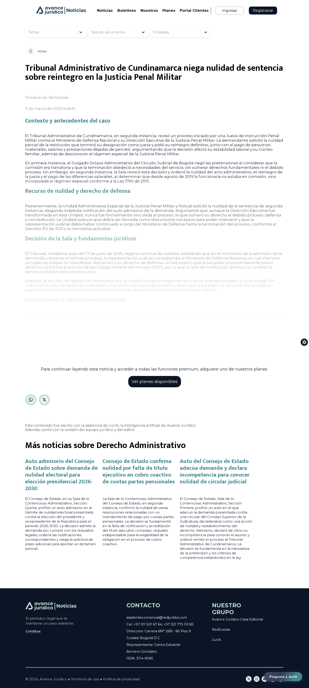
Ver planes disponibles (155, 381)
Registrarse (263, 10)
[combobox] (39, 32)
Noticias (105, 10)
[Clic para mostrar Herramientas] (304, 342)
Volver (42, 51)
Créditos (33, 631)
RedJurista (221, 629)
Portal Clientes (194, 10)
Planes (168, 10)
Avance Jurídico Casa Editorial (237, 619)
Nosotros (149, 10)
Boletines (126, 10)
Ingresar (229, 10)
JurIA (216, 639)
